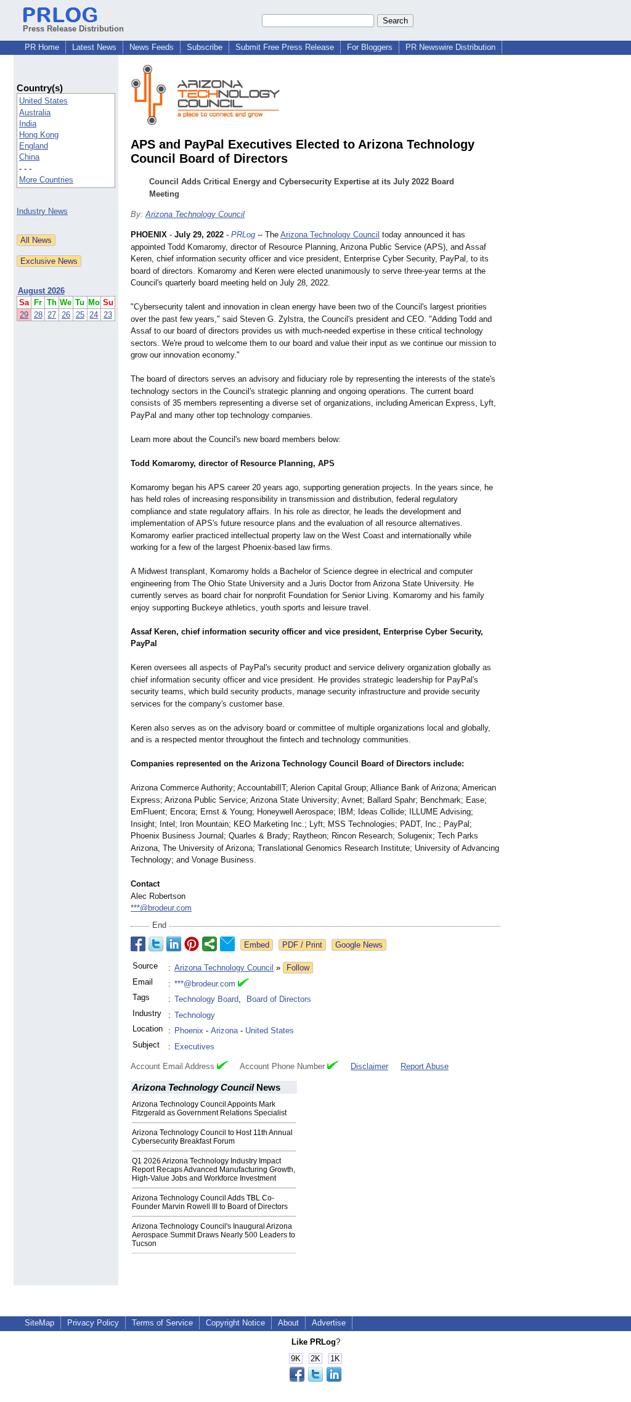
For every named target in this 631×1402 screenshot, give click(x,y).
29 (24, 314)
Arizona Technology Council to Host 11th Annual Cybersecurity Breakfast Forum (212, 1137)
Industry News (42, 211)
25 (80, 314)
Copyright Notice (235, 1322)
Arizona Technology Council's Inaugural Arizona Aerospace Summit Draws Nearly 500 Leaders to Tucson (213, 1235)
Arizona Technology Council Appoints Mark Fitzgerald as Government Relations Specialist (209, 1108)
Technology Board (206, 999)
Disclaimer (369, 1066)
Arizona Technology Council (195, 214)
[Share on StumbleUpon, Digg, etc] (209, 944)
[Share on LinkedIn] (173, 944)
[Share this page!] (315, 1379)
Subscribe (204, 47)
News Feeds (151, 47)
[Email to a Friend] (227, 944)
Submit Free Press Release (284, 47)
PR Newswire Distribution (450, 47)
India (27, 123)
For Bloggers (370, 47)
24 (93, 314)
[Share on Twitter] (156, 944)
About (288, 1322)
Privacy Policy (93, 1322)
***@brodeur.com (161, 907)
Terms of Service (162, 1322)
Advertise (329, 1322)
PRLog (243, 234)
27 (51, 314)
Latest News (94, 47)
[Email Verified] (243, 984)
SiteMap (39, 1322)
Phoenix (188, 1030)
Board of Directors (278, 999)
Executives (194, 1046)
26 (66, 314)
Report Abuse (425, 1066)
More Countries (46, 179)
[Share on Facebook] (138, 944)
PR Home (42, 47)
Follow (298, 967)
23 (108, 314)
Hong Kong (39, 134)
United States (43, 100)
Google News (359, 944)
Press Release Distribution (73, 28)
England (33, 145)
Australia (35, 112)
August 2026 (41, 290)
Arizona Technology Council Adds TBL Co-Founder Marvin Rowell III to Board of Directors (210, 1202)
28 (38, 314)
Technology (194, 1015)
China (29, 157)
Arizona (224, 1030)
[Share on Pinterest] (191, 944)
